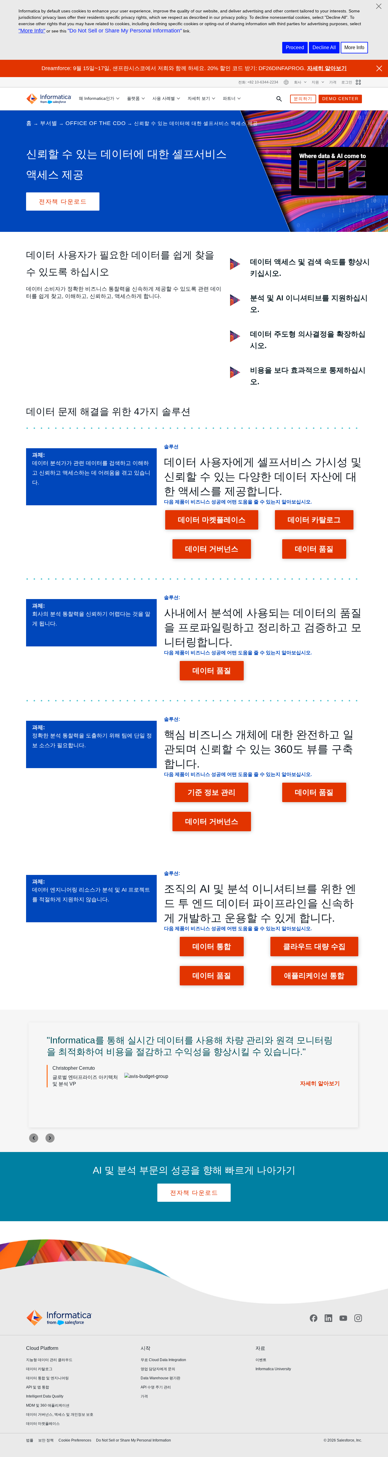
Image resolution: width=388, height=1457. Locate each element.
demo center (340, 98)
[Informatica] (49, 99)
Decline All (324, 47)
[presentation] (33, 1138)
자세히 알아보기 (327, 68)
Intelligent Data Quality (44, 1396)
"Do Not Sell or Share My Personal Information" (125, 31)
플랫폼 (133, 98)
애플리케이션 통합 (314, 975)
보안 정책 (46, 1440)
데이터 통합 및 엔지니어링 (47, 1378)
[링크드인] (328, 1318)
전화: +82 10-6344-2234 (258, 82)
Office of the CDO (95, 123)
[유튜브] (343, 1318)
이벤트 (261, 1360)
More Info (354, 47)
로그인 (346, 82)
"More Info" (31, 31)
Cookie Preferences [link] (75, 1440)
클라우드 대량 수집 (314, 946)
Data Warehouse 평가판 (160, 1378)
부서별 (48, 123)
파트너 (229, 98)
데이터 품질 (314, 549)
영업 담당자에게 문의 (158, 1369)
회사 (298, 82)
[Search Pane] (279, 99)
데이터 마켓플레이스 (212, 520)
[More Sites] (358, 82)
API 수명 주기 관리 (156, 1387)
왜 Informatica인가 (96, 98)
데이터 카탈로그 (314, 520)
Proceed (295, 47)
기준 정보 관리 (212, 792)
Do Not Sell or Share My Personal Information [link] (133, 1440)
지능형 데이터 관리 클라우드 (49, 1360)
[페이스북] (313, 1318)
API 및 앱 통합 (37, 1387)
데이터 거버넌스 (211, 549)
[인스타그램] (358, 1318)
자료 (260, 1348)
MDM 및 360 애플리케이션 (47, 1405)
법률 (29, 1440)
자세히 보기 (199, 98)
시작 (145, 1348)
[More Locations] (286, 82)
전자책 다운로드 (63, 201)
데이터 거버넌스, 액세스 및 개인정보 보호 (59, 1414)
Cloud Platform (42, 1348)
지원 (316, 82)
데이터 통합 (211, 946)
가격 (332, 82)
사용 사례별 (163, 98)
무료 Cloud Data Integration (163, 1360)
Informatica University (273, 1369)
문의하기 (303, 98)
